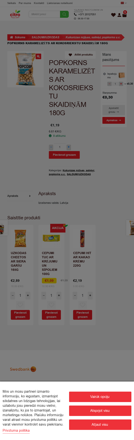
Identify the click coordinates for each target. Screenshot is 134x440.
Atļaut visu (100, 424)
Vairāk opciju (99, 396)
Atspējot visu (100, 410)
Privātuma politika (16, 430)
